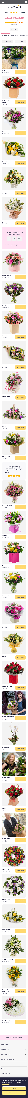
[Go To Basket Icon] (26, 2)
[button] (3, 2)
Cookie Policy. (5, 1084)
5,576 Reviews (21, 12)
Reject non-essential (14, 1093)
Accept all (14, 1088)
